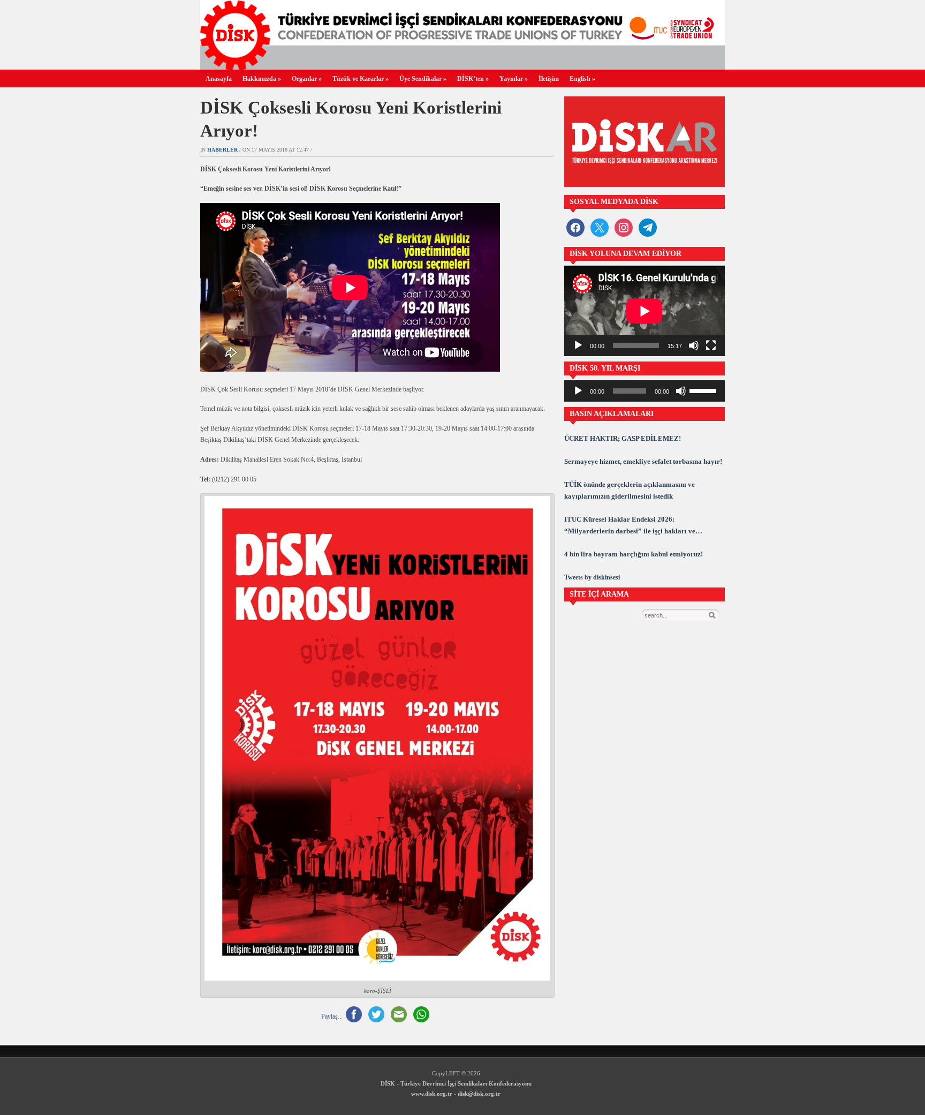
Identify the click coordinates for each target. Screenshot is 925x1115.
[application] (644, 311)
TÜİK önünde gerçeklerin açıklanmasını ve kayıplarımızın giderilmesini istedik (629, 490)
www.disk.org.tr (431, 1093)
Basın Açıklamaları (612, 414)
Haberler (222, 150)
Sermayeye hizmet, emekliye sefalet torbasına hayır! (643, 461)
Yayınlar (513, 78)
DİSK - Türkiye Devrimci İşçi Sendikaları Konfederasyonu (456, 1083)
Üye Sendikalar (422, 78)
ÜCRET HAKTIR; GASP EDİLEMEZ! (622, 438)
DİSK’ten (473, 78)
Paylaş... (332, 1016)
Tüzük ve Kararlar (360, 78)
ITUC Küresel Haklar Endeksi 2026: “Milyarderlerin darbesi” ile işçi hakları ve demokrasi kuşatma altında (629, 526)
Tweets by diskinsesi (592, 577)
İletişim (549, 78)
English (582, 78)
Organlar (307, 78)
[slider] (704, 390)
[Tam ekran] (711, 345)
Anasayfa (219, 78)
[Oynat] (578, 345)
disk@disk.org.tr (479, 1093)
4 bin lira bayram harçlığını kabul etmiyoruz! (633, 554)
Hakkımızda (261, 78)
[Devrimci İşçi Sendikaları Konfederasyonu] (462, 66)
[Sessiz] (693, 345)
